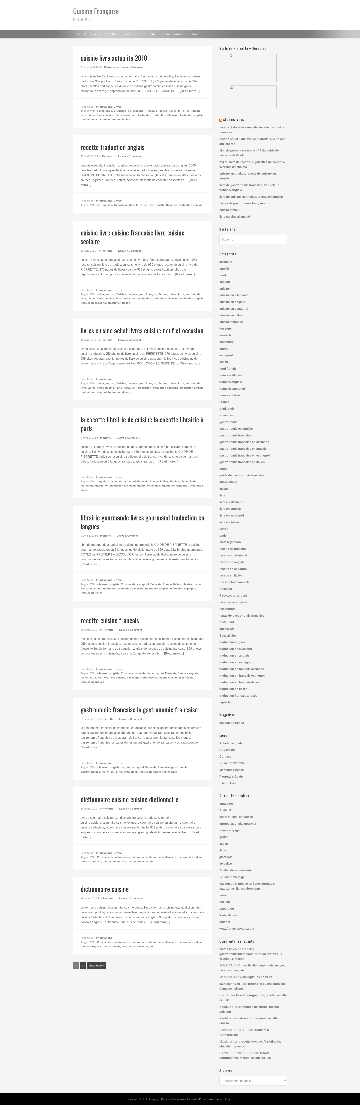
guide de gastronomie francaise (241, 475)
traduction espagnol (94, 119)
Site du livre (227, 783)
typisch (224, 702)
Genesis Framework (173, 1099)
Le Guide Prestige (232, 877)
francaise (164, 767)
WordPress (216, 1099)
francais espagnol (232, 388)
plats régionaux (230, 542)
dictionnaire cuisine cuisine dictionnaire (129, 799)
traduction (144, 115)
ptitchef (224, 922)
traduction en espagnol (235, 662)
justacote (225, 857)
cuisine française (119, 857)
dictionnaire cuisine (105, 889)
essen (223, 362)
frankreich (226, 408)
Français (151, 110)
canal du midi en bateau (236, 817)
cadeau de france (231, 722)
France (162, 110)
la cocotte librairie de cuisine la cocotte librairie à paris (142, 423)
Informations (104, 106)
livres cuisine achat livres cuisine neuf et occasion (142, 330)
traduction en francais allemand (241, 669)
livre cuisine (117, 677)
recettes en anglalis (233, 602)
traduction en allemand (235, 649)
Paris (119, 115)
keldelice (225, 863)
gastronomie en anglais (236, 428)
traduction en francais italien (239, 682)
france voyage (229, 830)
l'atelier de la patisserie (235, 870)
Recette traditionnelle (234, 582)
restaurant (129, 115)
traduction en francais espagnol (242, 675)
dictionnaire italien (190, 857)
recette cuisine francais (110, 620)
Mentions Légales (231, 769)
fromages (226, 415)
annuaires (226, 803)
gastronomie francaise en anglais (243, 448)
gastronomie (179, 767)
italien (173, 110)
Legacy (154, 1099)
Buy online (227, 749)
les (187, 110)
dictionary (226, 341)
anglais (110, 110)
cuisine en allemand (233, 295)
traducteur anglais (232, 642)
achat (100, 110)
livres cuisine (105, 115)
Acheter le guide (231, 743)
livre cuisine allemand (234, 216)
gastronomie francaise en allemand (244, 442)
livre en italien (229, 522)
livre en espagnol (231, 515)
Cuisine (121, 110)
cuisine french (229, 210)
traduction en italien (233, 688)
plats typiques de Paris (256, 977)
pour (144, 677)
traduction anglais (191, 115)
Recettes (171, 204)
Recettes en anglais (233, 595)
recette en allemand (233, 555)
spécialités (227, 628)
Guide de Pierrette (232, 763)
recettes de (186, 677)
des (128, 767)
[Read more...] (190, 91)
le (183, 110)
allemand (103, 584)
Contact (225, 756)
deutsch (225, 335)
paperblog (226, 908)
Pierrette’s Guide (231, 776)
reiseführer (227, 608)
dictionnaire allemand (162, 857)
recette (160, 204)
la (179, 110)
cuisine (224, 288)
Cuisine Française (96, 11)
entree (223, 348)
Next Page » (96, 965)
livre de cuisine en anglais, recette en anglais (251, 196)
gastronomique (90, 771)
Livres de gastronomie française (242, 203)
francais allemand (231, 375)
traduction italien (119, 119)
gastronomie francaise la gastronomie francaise (139, 709)
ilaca (222, 850)
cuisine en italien (231, 315)
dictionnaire (139, 857)
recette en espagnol (233, 568)
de (129, 110)
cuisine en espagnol (233, 308)
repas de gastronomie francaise (241, 615)
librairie (195, 110)
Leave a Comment (132, 67)
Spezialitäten (228, 635)
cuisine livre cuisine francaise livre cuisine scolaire (132, 236)
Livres (118, 106)
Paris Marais (228, 915)
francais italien (229, 395)
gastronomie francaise (235, 435)
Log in (229, 1099)
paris (222, 535)
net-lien (224, 901)
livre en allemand (231, 502)
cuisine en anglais (232, 302)
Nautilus (225, 1006)
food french (227, 368)
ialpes (223, 843)
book (223, 275)
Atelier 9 (225, 810)
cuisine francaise (231, 322)
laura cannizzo (229, 983)
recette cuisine (168, 677)
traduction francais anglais (238, 695)
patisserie (133, 677)
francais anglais (124, 204)
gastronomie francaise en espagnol (244, 455)
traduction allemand (165, 115)
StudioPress (198, 1099)
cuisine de (139, 673)
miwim (223, 895)
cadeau (224, 281)
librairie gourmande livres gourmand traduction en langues (142, 521)
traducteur (130, 771)
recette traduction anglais (112, 147)
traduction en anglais (234, 655)
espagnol (138, 110)
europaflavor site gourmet (237, 823)
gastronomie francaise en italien (242, 462)
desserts (225, 328)
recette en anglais (231, 562)
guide (223, 468)
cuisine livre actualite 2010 (114, 58)
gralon (224, 837)
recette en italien (231, 575)
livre (83, 115)
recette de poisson (232, 548)
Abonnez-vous (233, 119)
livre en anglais (230, 508)
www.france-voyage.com (236, 928)
